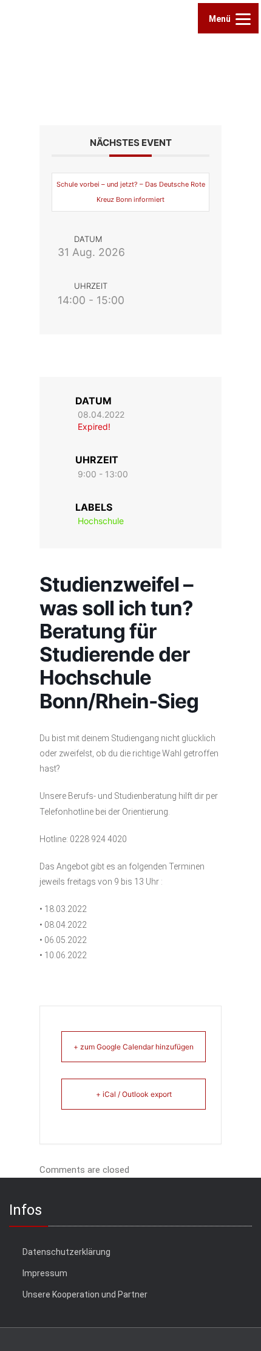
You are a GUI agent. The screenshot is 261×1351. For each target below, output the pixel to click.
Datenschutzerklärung (66, 1252)
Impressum (44, 1273)
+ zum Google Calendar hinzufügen (133, 1046)
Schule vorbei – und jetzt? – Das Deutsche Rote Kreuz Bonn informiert (130, 192)
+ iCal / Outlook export (134, 1094)
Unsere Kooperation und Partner (84, 1294)
